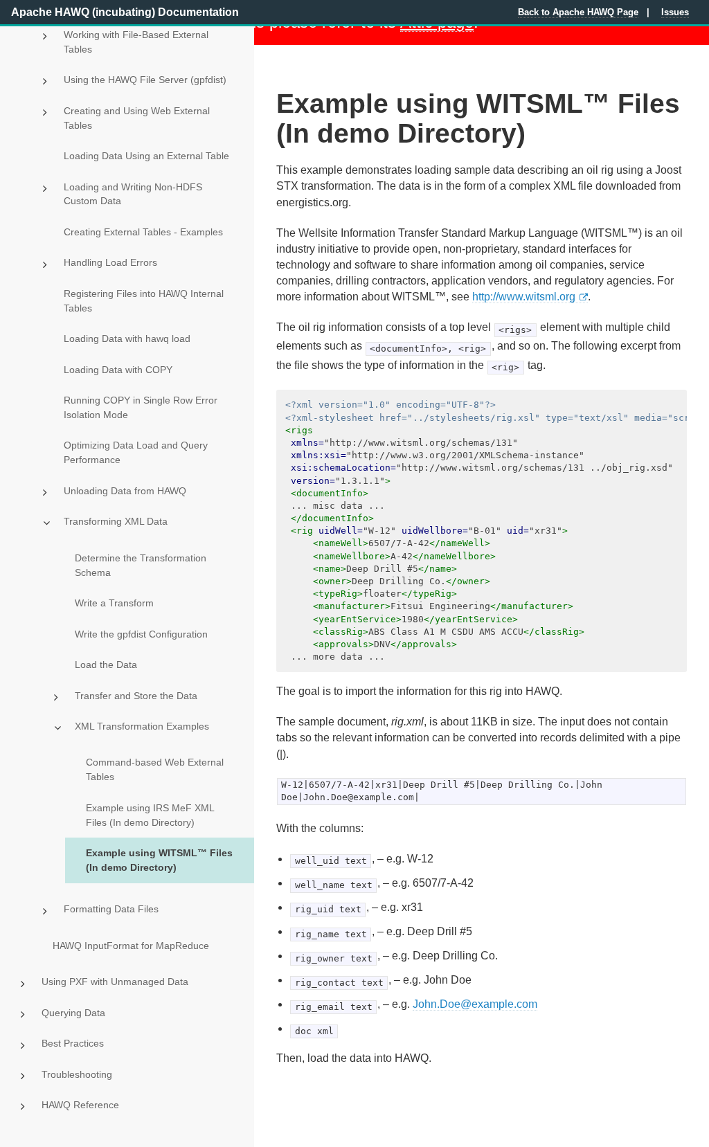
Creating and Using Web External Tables (137, 118)
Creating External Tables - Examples (143, 231)
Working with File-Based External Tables (136, 42)
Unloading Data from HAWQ (125, 490)
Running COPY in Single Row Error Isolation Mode (140, 407)
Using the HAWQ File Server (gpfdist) (145, 79)
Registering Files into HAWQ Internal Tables (144, 301)
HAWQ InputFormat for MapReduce (131, 945)
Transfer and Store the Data (136, 695)
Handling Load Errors (110, 262)
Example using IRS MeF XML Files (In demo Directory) (150, 815)
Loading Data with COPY (118, 369)
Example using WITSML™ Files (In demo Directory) (159, 860)
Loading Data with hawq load (127, 338)
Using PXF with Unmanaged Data (115, 981)
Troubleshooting (77, 1074)
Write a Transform (114, 602)
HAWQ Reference (80, 1104)
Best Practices (73, 1043)
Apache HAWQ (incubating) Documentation (125, 12)
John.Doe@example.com (475, 1004)
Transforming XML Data (116, 521)
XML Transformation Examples (142, 726)
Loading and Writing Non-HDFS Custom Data (133, 194)
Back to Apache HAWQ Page (578, 12)
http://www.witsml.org (523, 296)
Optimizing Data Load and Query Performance (136, 452)
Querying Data (73, 1012)
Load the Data (106, 664)
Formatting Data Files (111, 908)
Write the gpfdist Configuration (141, 634)
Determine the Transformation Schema (140, 565)
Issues (675, 12)
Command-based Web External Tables (155, 769)
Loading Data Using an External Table (146, 155)
